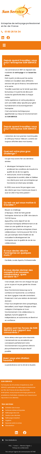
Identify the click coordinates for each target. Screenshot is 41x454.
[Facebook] (8, 37)
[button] (4, 45)
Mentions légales (25, 446)
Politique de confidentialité (20, 448)
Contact (15, 446)
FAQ (10, 446)
